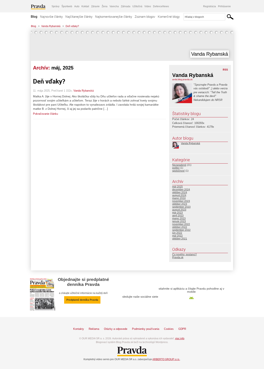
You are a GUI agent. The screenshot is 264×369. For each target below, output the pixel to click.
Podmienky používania (145, 328)
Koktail (85, 6)
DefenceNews (161, 6)
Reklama (94, 328)
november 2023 (181, 201)
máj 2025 (177, 186)
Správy (55, 6)
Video (147, 6)
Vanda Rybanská (50, 26)
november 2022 (181, 224)
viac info (179, 338)
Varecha (114, 6)
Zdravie (95, 6)
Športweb (66, 6)
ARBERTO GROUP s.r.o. (166, 359)
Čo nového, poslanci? (184, 254)
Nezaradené (179, 165)
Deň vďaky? (72, 26)
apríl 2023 (178, 215)
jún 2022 (177, 232)
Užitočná (137, 6)
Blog (34, 16)
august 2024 (179, 195)
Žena (104, 6)
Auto (76, 6)
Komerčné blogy (169, 16)
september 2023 (181, 206)
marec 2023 (179, 218)
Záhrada (125, 6)
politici (175, 167)
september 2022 (181, 230)
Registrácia (209, 6)
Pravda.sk (177, 257)
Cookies (169, 328)
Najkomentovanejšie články (113, 16)
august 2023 (179, 209)
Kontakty (78, 328)
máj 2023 (177, 212)
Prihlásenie (224, 6)
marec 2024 (179, 198)
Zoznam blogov (145, 16)
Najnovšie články (51, 16)
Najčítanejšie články (78, 16)
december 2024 (181, 189)
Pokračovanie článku (45, 113)
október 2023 (179, 204)
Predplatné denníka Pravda (82, 299)
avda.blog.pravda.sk (182, 79)
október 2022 (179, 227)
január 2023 (179, 221)
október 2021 (179, 238)
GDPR (182, 328)
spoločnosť (178, 170)
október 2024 (179, 192)
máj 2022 (177, 235)
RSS (225, 69)
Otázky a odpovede (115, 328)
